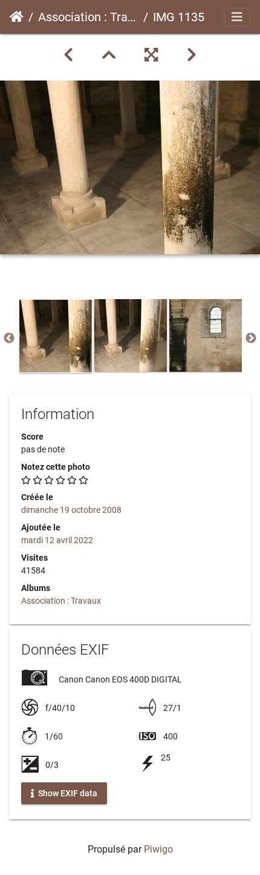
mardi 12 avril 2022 (57, 540)
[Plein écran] (151, 55)
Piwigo (158, 849)
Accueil (17, 17)
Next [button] (251, 338)
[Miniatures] (109, 55)
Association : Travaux (88, 17)
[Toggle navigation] (237, 17)
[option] (55, 336)
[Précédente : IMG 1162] (68, 55)
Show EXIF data (66, 792)
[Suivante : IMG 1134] (191, 55)
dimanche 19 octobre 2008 (71, 510)
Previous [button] (9, 338)
